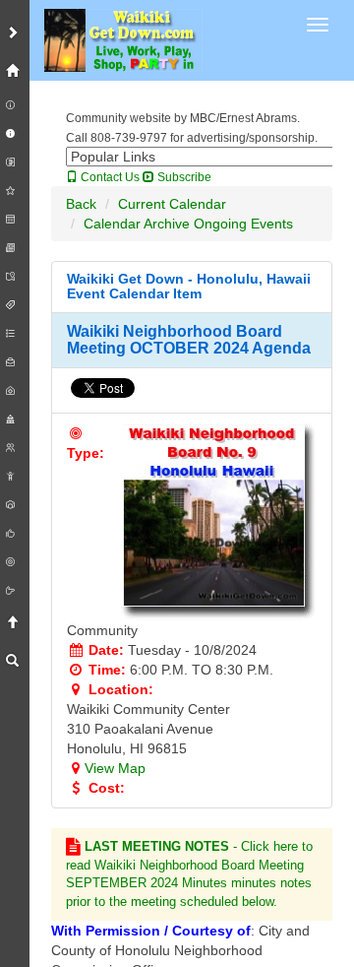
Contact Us (109, 177)
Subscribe (182, 177)
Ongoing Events (243, 223)
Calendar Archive (137, 223)
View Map (115, 768)
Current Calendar (172, 204)
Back (81, 204)
